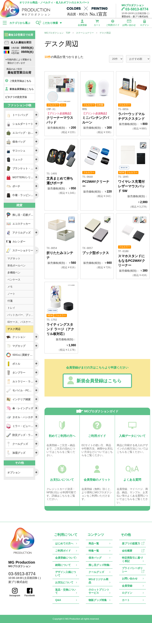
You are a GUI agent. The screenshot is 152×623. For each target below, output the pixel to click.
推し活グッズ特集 (99, 564)
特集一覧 (94, 550)
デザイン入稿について (65, 573)
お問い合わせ (129, 25)
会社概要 (127, 550)
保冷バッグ (95, 557)
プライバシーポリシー (132, 570)
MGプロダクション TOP (57, 33)
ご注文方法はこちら (20, 80)
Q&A (58, 599)
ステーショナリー (85, 33)
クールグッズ (96, 571)
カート (97, 25)
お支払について (64, 582)
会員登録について (65, 557)
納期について (63, 564)
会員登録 (82, 25)
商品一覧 (94, 543)
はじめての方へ (64, 543)
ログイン (144, 25)
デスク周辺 (105, 33)
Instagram (14, 595)
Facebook (29, 595)
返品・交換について (65, 591)
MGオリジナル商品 (98, 581)
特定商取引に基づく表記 (132, 559)
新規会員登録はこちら (99, 380)
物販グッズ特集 (98, 599)
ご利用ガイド (112, 25)
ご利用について (65, 534)
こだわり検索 (50, 22)
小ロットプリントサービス (99, 591)
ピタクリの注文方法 (16, 97)
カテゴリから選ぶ (19, 22)
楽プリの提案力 (131, 543)
